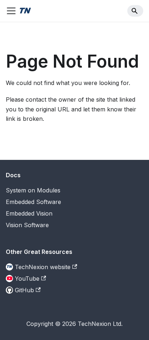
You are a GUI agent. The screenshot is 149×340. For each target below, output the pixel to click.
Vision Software (27, 225)
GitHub (24, 290)
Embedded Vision (29, 213)
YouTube (27, 278)
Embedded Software (33, 201)
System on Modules (33, 190)
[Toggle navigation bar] (11, 10)
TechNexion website (43, 267)
